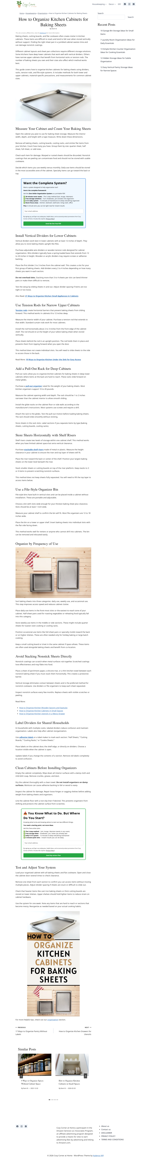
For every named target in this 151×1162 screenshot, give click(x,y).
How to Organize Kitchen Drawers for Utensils (75, 1030)
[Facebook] (125, 4)
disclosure (43, 33)
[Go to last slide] (21, 1075)
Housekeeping (31, 13)
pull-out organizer (34, 386)
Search (101, 13)
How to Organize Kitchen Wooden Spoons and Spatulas (43, 707)
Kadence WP (98, 1155)
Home (22, 13)
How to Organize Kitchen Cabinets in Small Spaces (41, 710)
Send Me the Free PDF (53, 224)
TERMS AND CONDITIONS (112, 1139)
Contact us (106, 1129)
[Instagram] (129, 4)
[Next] (85, 1075)
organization (52, 1019)
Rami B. (54, 29)
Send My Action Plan (53, 855)
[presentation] (34, 1065)
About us (105, 1126)
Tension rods (21, 310)
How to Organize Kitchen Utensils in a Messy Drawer (42, 713)
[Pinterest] (133, 4)
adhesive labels (26, 737)
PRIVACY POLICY (108, 1136)
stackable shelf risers (34, 449)
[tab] (49, 1099)
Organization (42, 13)
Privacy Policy (50, 219)
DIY (119, 4)
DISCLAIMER (106, 1133)
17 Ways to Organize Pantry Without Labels (31, 1030)
